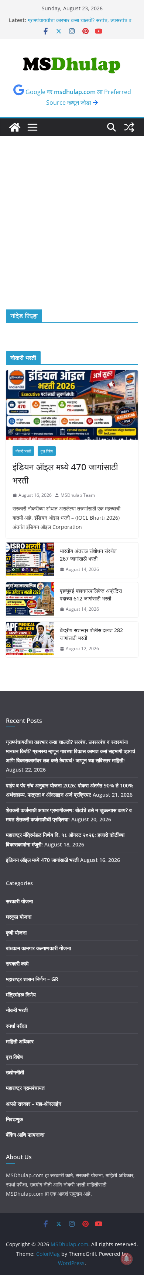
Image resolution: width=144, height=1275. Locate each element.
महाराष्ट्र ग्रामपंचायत (25, 1087)
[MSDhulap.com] (15, 127)
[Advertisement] (72, 212)
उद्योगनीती (15, 1072)
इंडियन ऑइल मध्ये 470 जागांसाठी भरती (65, 473)
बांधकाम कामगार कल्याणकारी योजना (38, 948)
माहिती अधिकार (20, 1041)
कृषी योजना (16, 932)
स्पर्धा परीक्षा (16, 1025)
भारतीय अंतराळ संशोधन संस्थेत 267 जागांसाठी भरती (88, 554)
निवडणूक (14, 1119)
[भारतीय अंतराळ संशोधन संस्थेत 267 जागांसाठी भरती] (30, 560)
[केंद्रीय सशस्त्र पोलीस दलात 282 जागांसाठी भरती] (30, 639)
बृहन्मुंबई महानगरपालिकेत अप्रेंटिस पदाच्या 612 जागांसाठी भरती (91, 594)
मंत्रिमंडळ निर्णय (21, 994)
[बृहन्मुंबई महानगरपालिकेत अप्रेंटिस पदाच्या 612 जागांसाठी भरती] (30, 600)
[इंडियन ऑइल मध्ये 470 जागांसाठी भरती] (72, 405)
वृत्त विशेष (47, 451)
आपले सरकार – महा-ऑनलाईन (33, 1103)
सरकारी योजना (19, 901)
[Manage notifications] (127, 1259)
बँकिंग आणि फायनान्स (25, 1134)
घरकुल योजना (18, 916)
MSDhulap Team (78, 495)
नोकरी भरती (23, 451)
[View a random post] (129, 127)
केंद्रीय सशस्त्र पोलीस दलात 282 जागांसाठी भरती (91, 634)
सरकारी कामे (17, 963)
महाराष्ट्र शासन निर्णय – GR (32, 979)
